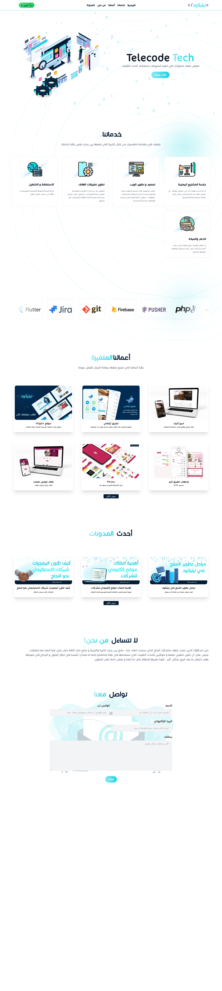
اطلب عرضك (160, 73)
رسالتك (168, 736)
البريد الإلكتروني (163, 721)
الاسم (168, 705)
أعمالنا (111, 5)
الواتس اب (103, 705)
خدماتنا (121, 5)
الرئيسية (131, 5)
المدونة (91, 5)
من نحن (101, 5)
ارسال (111, 779)
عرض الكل (111, 496)
